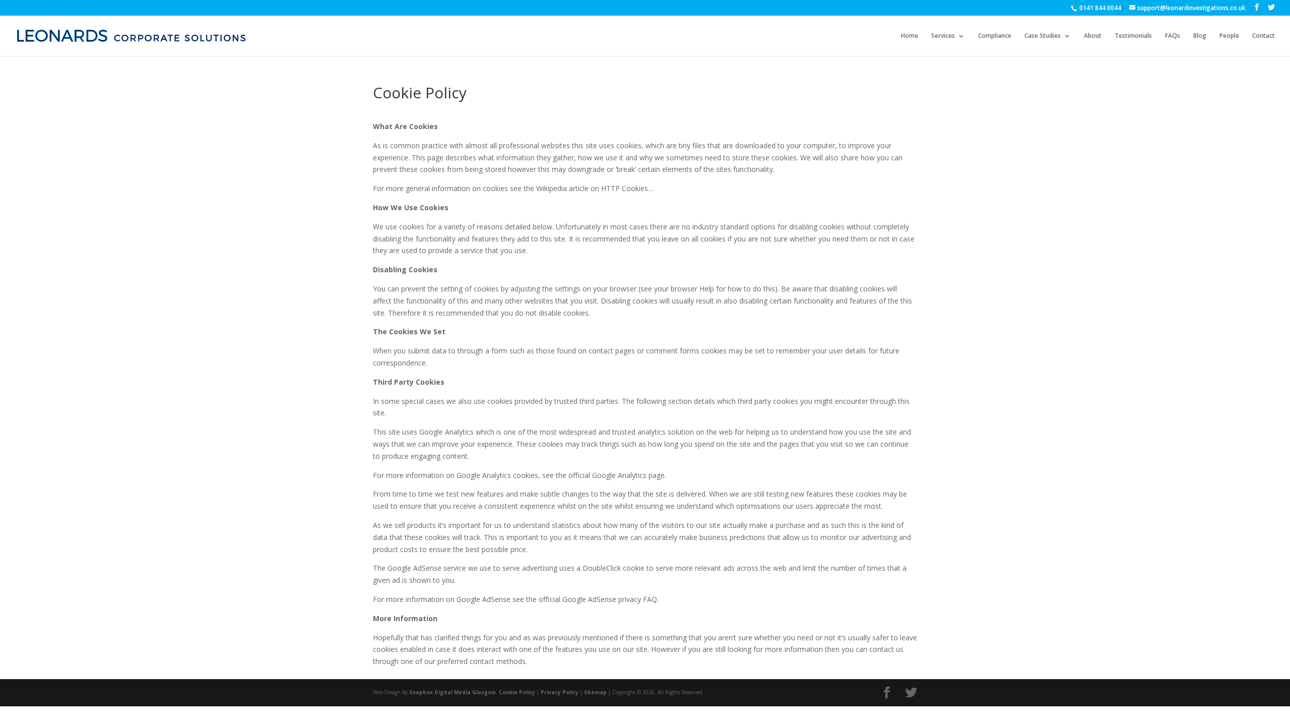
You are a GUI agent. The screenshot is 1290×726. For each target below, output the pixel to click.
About (1093, 36)
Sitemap (595, 692)
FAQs (1172, 36)
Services (943, 36)
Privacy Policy (559, 692)
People (1229, 36)
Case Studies (1042, 36)
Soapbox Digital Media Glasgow (452, 692)
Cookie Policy (517, 692)
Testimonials (1133, 36)
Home (909, 36)
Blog (1199, 36)
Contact (1263, 36)
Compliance (994, 36)
